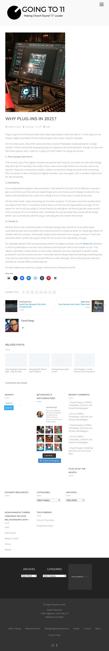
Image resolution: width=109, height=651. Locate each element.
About (98, 628)
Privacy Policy (54, 635)
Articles (76, 628)
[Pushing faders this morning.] (49, 438)
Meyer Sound (11, 538)
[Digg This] (45, 292)
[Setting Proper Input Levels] (62, 365)
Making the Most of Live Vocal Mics (81, 450)
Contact (87, 628)
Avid (7, 527)
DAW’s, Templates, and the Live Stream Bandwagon (80, 405)
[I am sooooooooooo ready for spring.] (49, 429)
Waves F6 (87, 243)
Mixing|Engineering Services (57, 628)
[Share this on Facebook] (23, 292)
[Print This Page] (54, 292)
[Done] (58, 438)
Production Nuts (45, 525)
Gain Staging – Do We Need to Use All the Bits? (84, 370)
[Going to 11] (36, 24)
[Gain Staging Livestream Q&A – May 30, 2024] (16, 365)
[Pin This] (32, 292)
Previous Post (32, 304)
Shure (8, 544)
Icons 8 (85, 577)
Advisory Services (32, 628)
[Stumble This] (41, 292)
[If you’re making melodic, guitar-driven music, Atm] (40, 438)
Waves (8, 549)
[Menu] (102, 4)
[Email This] (49, 292)
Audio (48, 127)
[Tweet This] (28, 292)
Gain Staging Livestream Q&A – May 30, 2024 (15, 370)
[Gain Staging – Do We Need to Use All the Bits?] (84, 365)
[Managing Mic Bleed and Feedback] (39, 365)
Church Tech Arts (45, 520)
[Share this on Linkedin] (36, 292)
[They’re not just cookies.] (58, 447)
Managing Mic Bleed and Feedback (38, 370)
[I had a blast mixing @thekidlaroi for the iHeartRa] (58, 429)
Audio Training (14, 628)
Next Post (74, 303)
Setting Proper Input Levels (60, 370)
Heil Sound (10, 532)
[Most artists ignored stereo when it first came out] (40, 447)
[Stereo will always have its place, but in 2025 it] (49, 447)
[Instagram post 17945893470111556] (40, 429)
